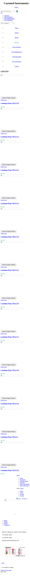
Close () (3, 570)
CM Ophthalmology (9, 18)
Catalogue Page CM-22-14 (10, 237)
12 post (22, 494)
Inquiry (17, 37)
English (6, 23)
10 (24, 498)
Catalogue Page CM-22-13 (10, 203)
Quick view (4, 100)
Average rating (24, 481)
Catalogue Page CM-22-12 (10, 170)
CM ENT (6, 15)
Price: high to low (24, 485)
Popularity (22, 479)
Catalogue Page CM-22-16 (10, 303)
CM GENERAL (8, 17)
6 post (21, 492)
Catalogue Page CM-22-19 (10, 403)
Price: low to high (24, 484)
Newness (22, 482)
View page (9, 570)
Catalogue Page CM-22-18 (10, 370)
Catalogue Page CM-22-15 (10, 270)
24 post (22, 495)
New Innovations (16, 61)
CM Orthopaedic (8, 20)
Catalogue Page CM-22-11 (10, 137)
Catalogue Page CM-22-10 (10, 103)
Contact (17, 66)
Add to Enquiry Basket (8, 98)
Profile (16, 33)
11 (25, 498)
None (18, 475)
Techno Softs (18, 560)
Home (16, 28)
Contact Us (7, 525)
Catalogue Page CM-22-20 (10, 470)
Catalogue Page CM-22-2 (9, 437)
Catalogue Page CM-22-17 (10, 337)
